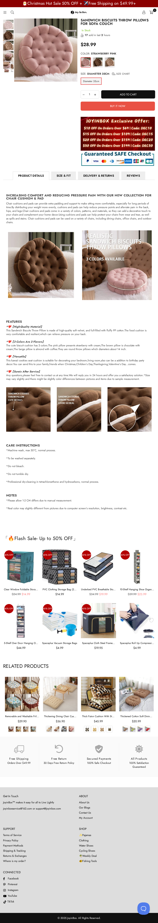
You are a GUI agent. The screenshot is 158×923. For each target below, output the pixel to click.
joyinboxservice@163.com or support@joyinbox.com (32, 809)
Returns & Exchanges (15, 856)
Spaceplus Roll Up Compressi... (137, 643)
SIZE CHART (122, 74)
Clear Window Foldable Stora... (21, 589)
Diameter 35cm (91, 81)
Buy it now (117, 106)
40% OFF (9, 555)
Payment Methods (13, 846)
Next (74, 50)
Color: (98, 54)
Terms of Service (12, 835)
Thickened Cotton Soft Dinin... (136, 716)
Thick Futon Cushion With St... (98, 716)
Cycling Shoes (87, 851)
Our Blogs (84, 807)
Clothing (83, 840)
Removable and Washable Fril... (22, 716)
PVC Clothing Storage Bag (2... (60, 589)
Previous (17, 50)
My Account (86, 818)
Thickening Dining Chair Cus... (60, 716)
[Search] (12, 12)
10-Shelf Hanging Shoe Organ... (137, 589)
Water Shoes (86, 846)
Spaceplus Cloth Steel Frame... (98, 643)
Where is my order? (14, 861)
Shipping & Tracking (14, 851)
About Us (84, 802)
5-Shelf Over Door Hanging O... (21, 643)
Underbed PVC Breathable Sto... (98, 589)
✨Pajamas (85, 835)
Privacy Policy (10, 840)
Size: (105, 74)
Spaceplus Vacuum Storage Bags (59, 643)
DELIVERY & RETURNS (98, 176)
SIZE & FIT (64, 176)
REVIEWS (133, 176)
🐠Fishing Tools (88, 861)
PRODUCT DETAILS (31, 176)
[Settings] (144, 12)
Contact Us (85, 813)
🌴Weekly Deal (88, 856)
